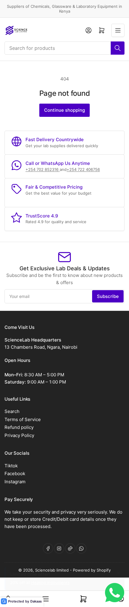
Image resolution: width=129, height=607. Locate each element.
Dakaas (36, 601)
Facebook (14, 473)
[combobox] (64, 48)
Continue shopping (64, 110)
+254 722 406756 (83, 169)
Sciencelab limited (52, 570)
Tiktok (11, 466)
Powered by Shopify (92, 570)
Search (12, 411)
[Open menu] (117, 30)
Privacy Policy (19, 435)
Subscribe (108, 296)
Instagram (15, 481)
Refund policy (19, 427)
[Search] (117, 48)
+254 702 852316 (43, 169)
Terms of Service (22, 419)
